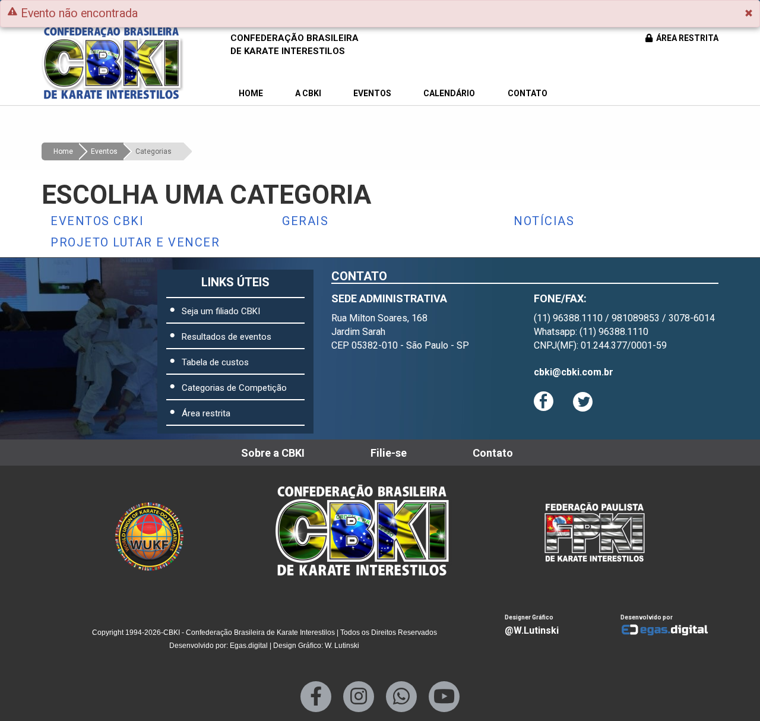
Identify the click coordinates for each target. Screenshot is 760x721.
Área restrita (206, 413)
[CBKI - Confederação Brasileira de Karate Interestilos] (372, 530)
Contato (527, 93)
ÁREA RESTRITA (686, 38)
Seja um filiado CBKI (221, 311)
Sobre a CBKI (273, 453)
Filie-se (388, 453)
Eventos (372, 93)
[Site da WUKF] (158, 530)
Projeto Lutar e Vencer (135, 242)
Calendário (449, 93)
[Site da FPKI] (594, 530)
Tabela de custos (215, 362)
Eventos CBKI (97, 221)
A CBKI (308, 93)
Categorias (153, 151)
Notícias (544, 221)
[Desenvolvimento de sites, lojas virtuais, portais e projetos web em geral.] (669, 630)
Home (251, 93)
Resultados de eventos (226, 336)
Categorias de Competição (234, 387)
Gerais (305, 221)
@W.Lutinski (532, 630)
